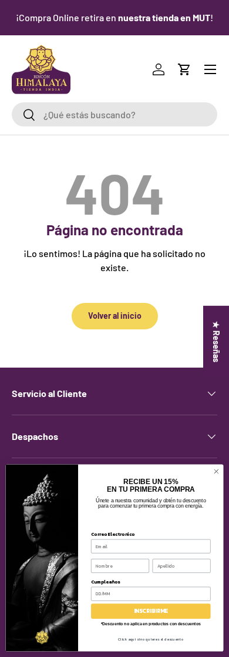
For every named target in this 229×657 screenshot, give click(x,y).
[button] (184, 69)
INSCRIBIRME (151, 611)
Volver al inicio (115, 316)
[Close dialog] (216, 471)
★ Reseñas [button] (216, 341)
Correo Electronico (112, 534)
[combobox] (114, 114)
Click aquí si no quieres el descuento (150, 639)
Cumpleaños (105, 581)
